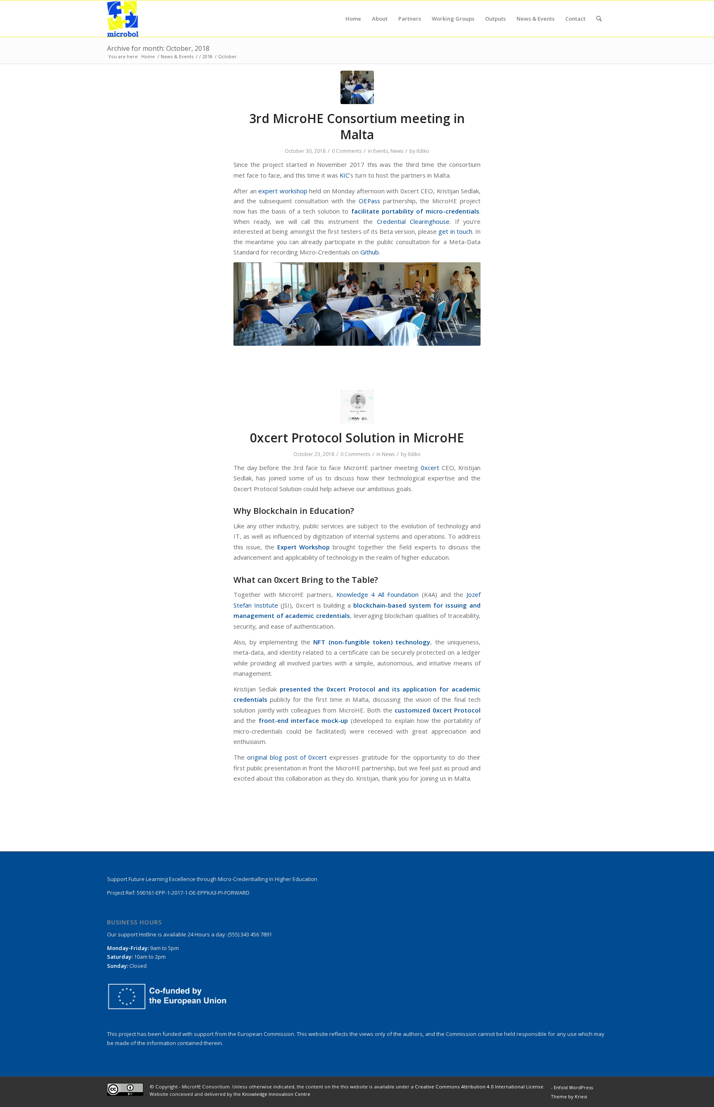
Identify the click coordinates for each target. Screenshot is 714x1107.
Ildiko (422, 150)
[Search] (599, 18)
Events (380, 150)
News (396, 150)
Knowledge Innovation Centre (276, 1094)
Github (369, 252)
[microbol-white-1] (122, 18)
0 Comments (347, 150)
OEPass (369, 201)
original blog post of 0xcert (287, 757)
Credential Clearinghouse (413, 221)
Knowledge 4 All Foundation (377, 594)
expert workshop (282, 191)
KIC (344, 175)
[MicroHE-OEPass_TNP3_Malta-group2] (357, 87)
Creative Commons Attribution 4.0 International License (479, 1086)
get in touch (455, 231)
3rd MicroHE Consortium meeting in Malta (357, 126)
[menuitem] (353, 18)
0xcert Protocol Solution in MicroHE (357, 437)
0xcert (430, 467)
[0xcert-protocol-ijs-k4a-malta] (357, 406)
